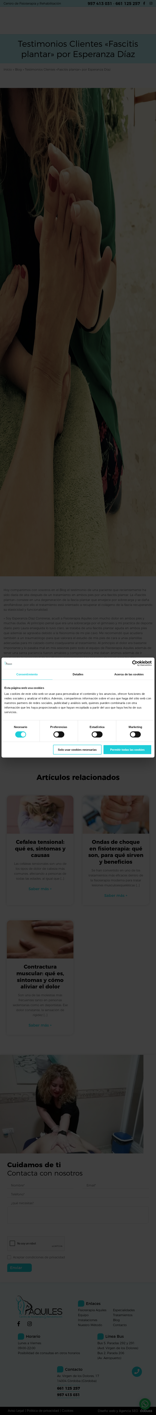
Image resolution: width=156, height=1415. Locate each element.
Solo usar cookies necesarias (77, 749)
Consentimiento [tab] (27, 674)
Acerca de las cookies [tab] (129, 674)
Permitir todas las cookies (127, 749)
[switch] (58, 734)
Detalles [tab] (78, 674)
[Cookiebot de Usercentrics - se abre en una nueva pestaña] (135, 663)
